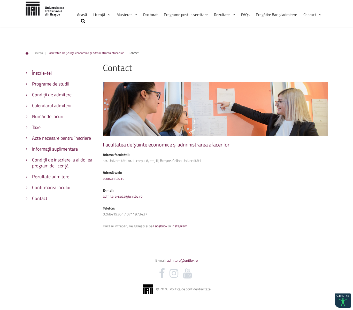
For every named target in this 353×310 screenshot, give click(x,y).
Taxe (36, 127)
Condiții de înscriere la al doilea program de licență (62, 162)
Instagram (179, 226)
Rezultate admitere (50, 176)
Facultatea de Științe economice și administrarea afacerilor (86, 52)
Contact (39, 198)
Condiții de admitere (52, 94)
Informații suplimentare (55, 148)
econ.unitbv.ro (113, 178)
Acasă (27, 53)
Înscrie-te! (42, 72)
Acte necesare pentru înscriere (61, 138)
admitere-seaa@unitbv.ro (122, 196)
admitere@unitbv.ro (182, 260)
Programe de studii (50, 83)
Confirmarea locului (51, 187)
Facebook (159, 226)
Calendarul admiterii (51, 105)
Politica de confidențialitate (190, 289)
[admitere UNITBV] (44, 9)
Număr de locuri (47, 116)
